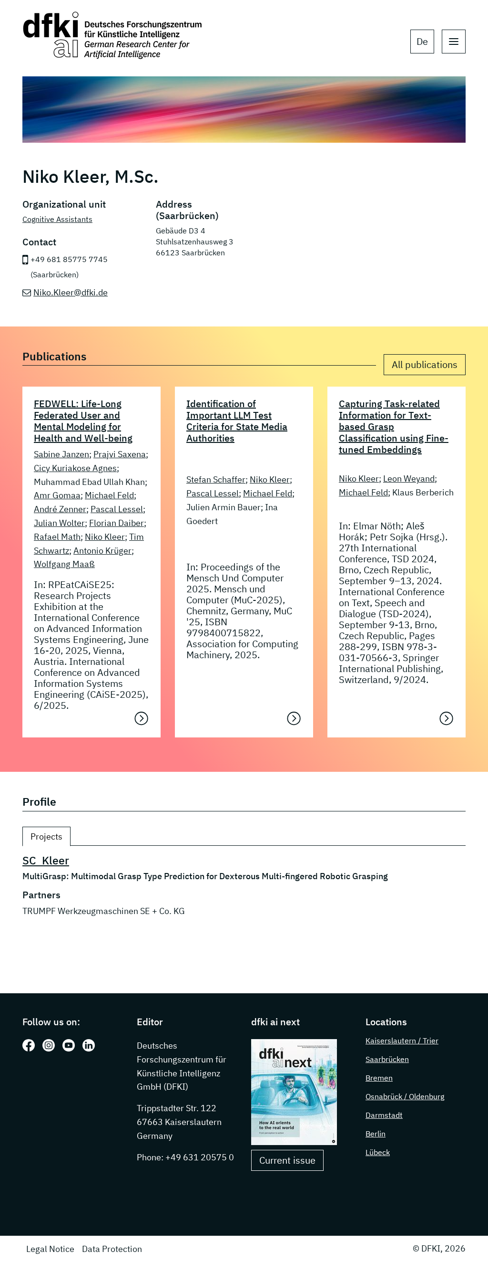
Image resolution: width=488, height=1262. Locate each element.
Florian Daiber (116, 522)
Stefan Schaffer (215, 479)
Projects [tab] (46, 836)
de (422, 41)
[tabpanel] (244, 896)
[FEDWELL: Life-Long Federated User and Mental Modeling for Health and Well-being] (141, 718)
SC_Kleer (45, 860)
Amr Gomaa (57, 495)
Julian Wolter (59, 522)
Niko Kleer (105, 536)
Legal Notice (50, 1248)
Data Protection (112, 1248)
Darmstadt (384, 1115)
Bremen (379, 1078)
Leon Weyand (409, 478)
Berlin (376, 1133)
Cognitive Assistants (57, 219)
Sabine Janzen (61, 454)
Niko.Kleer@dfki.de (70, 292)
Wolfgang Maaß (64, 563)
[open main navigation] (454, 41)
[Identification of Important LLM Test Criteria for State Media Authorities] (294, 718)
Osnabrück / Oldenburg (405, 1096)
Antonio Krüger (102, 550)
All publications (425, 364)
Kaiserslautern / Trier (402, 1040)
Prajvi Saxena (119, 454)
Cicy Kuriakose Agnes (75, 468)
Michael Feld (109, 495)
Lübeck (378, 1152)
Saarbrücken (387, 1059)
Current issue (287, 1160)
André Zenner (60, 509)
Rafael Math (57, 536)
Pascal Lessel (117, 509)
